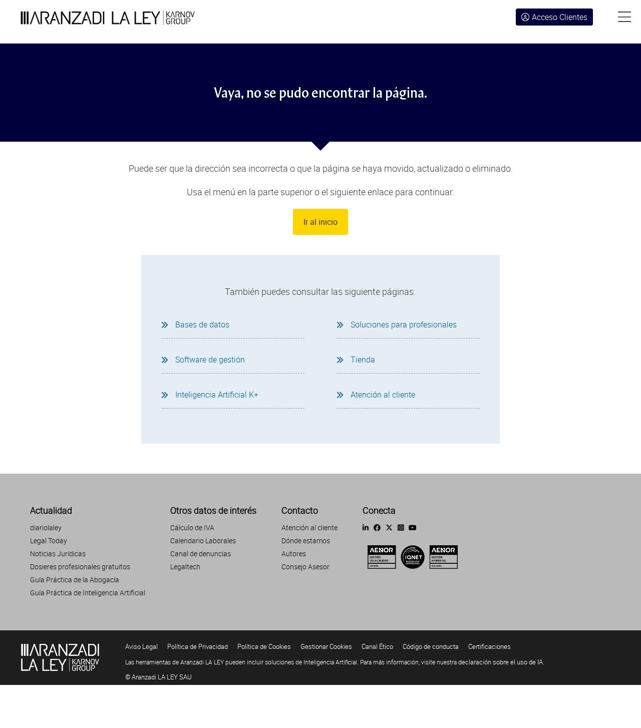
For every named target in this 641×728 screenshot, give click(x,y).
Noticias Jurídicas (58, 553)
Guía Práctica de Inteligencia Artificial (87, 592)
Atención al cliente (309, 527)
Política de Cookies (264, 646)
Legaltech (185, 566)
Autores (293, 553)
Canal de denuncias (200, 553)
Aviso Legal (141, 646)
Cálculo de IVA (192, 527)
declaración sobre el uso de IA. (501, 661)
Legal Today (48, 540)
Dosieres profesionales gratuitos (80, 566)
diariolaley (46, 527)
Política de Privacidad (197, 646)
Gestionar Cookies (326, 646)
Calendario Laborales (203, 540)
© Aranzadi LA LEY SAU (158, 676)
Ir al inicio (320, 221)
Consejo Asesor (305, 566)
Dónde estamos (305, 540)
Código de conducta (431, 646)
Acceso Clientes (559, 17)
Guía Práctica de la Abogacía (74, 579)
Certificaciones (489, 646)
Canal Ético (377, 646)
